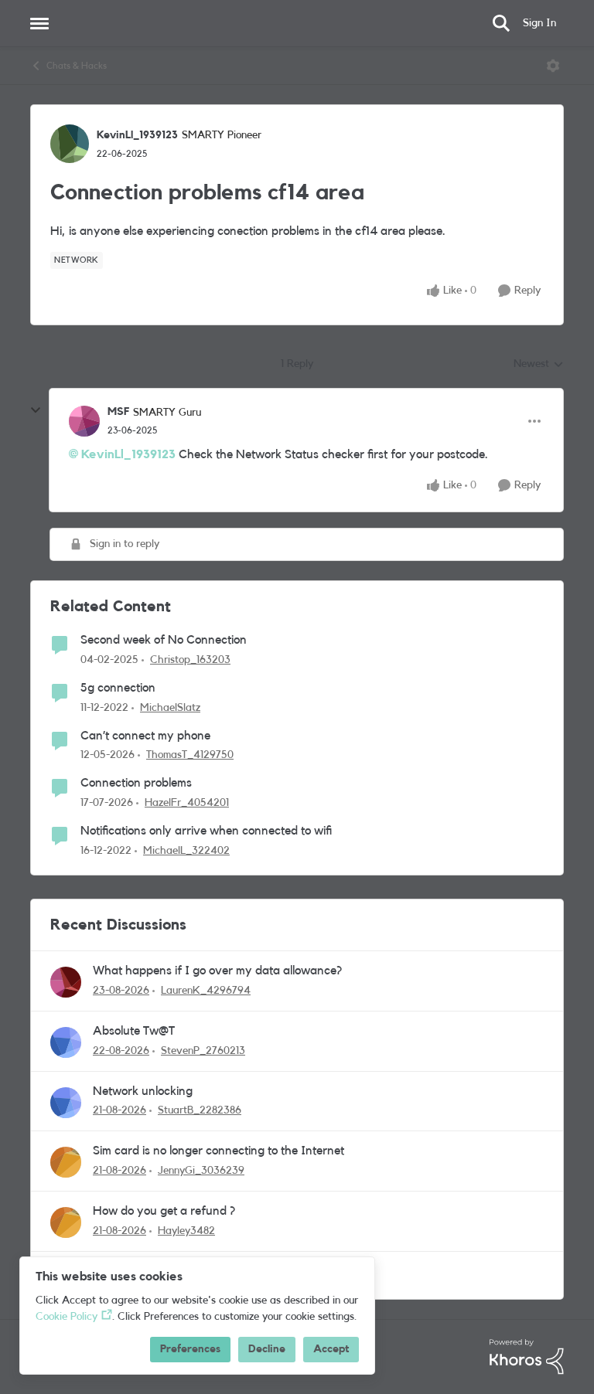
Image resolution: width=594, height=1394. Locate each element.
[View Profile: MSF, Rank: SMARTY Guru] (84, 421)
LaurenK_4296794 (206, 990)
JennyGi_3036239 (201, 1170)
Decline (266, 1349)
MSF (118, 411)
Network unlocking (143, 1091)
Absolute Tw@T (134, 1031)
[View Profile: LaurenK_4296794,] (65, 982)
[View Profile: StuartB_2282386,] (65, 1102)
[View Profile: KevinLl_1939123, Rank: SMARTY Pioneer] (69, 143)
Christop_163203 (190, 659)
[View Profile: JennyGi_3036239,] (65, 1162)
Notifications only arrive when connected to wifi (206, 830)
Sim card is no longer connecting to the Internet (218, 1150)
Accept (331, 1349)
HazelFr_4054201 (187, 802)
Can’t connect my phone (145, 735)
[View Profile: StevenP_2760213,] (65, 1042)
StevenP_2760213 (203, 1051)
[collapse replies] (35, 410)
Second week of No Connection (163, 640)
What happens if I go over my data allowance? (217, 970)
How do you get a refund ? (164, 1211)
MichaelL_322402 (186, 850)
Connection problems (136, 783)
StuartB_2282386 (199, 1110)
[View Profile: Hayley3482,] (65, 1222)
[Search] (501, 23)
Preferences (190, 1349)
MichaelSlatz (170, 707)
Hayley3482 (186, 1231)
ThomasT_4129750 (190, 755)
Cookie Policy (66, 1316)
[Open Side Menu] (39, 23)
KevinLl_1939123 (137, 135)
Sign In (539, 23)
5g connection (117, 688)
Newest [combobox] (539, 365)
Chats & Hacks (76, 65)
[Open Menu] (553, 65)
